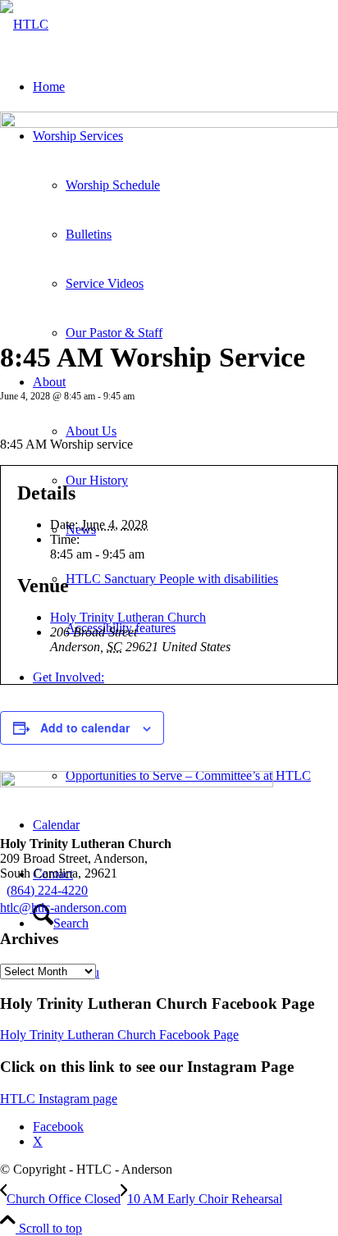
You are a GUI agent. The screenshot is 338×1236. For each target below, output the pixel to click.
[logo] (24, 24)
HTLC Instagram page (58, 1099)
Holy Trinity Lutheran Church (128, 617)
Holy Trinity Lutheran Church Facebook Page (119, 1035)
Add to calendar (85, 727)
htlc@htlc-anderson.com (63, 907)
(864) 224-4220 (47, 890)
